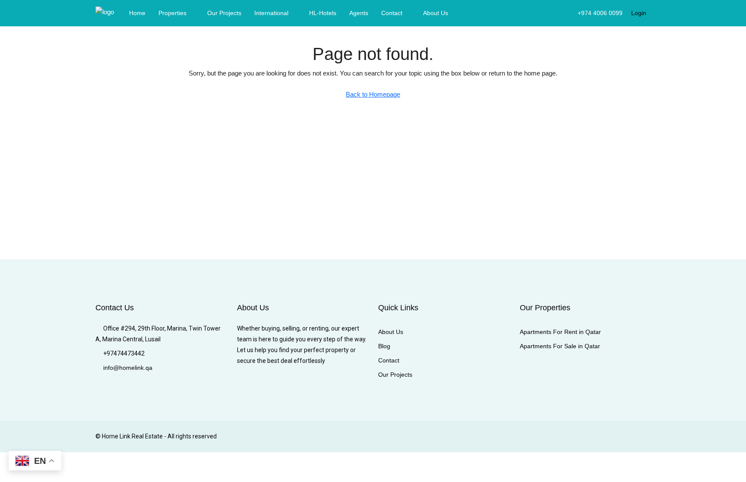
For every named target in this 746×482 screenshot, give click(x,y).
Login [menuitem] (638, 12)
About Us (435, 12)
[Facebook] (537, 436)
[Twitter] (552, 436)
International (271, 12)
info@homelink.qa (127, 367)
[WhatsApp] (628, 436)
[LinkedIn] (582, 436)
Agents (358, 12)
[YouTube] (613, 436)
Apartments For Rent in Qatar (560, 331)
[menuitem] (595, 13)
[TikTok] (643, 436)
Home (137, 12)
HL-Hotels (322, 12)
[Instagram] (567, 436)
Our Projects (224, 12)
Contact (391, 12)
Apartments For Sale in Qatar (560, 346)
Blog (384, 346)
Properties (172, 12)
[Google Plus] (598, 436)
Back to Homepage (373, 94)
